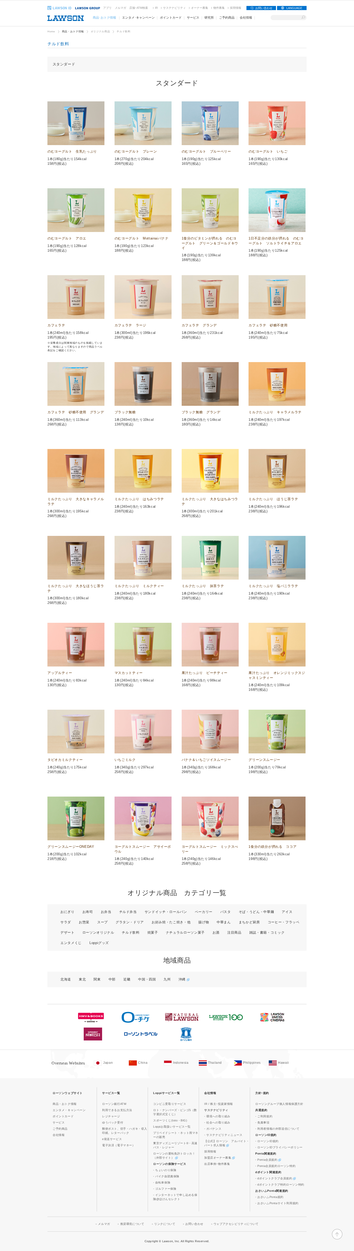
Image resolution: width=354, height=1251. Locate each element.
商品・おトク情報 (73, 31)
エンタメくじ (71, 943)
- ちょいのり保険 (164, 1170)
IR (156, 7)
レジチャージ (111, 1116)
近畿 (126, 979)
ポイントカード (63, 1116)
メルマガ (120, 7)
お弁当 (106, 912)
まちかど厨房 (249, 922)
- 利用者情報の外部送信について (277, 1128)
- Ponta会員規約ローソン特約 (275, 1165)
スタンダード (64, 64)
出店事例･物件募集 (217, 1163)
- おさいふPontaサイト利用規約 (277, 1203)
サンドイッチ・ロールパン (166, 912)
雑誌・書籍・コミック (267, 932)
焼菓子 (152, 932)
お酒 (216, 932)
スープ (102, 922)
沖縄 (183, 979)
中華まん (224, 922)
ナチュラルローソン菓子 (185, 932)
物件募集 (219, 7)
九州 (167, 979)
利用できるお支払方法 (117, 1110)
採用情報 (235, 7)
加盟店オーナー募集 (218, 1157)
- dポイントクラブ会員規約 (274, 1178)
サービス (59, 1122)
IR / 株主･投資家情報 (218, 1103)
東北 (82, 979)
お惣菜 (84, 922)
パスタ (225, 912)
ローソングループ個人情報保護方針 (279, 1103)
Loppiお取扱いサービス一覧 (172, 1126)
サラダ (65, 922)
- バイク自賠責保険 (166, 1176)
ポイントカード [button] (171, 17)
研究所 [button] (209, 17)
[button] (337, 1238)
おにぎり (67, 912)
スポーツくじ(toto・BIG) (170, 1120)
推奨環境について (132, 1223)
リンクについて (164, 1223)
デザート (67, 932)
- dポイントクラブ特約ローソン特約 (279, 1184)
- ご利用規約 (263, 1116)
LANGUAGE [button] (294, 8)
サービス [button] (193, 17)
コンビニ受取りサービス (169, 1103)
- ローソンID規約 (267, 1141)
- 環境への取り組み (217, 1116)
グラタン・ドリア (130, 922)
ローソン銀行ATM (114, 1103)
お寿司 (87, 912)
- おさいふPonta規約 (269, 1196)
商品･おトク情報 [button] (104, 17)
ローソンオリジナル (98, 932)
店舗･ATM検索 (138, 7)
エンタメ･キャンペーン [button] (138, 17)
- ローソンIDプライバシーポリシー (279, 1147)
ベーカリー (204, 912)
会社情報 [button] (246, 17)
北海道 (65, 979)
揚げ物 (203, 922)
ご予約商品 (60, 1128)
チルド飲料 (130, 932)
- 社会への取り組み (217, 1122)
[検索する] (303, 17)
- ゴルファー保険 (164, 1188)
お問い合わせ (263, 8)
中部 (112, 979)
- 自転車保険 (161, 1182)
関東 (97, 979)
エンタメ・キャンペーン (69, 1110)
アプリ (107, 7)
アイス (287, 912)
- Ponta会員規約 (266, 1159)
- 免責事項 (262, 1122)
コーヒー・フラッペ (284, 922)
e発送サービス (112, 1139)
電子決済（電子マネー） (118, 1145)
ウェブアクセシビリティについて (236, 1223)
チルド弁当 (128, 912)
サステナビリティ (174, 7)
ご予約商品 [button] (227, 17)
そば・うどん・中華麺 (256, 912)
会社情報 (59, 1134)
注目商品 (234, 932)
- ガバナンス (212, 1128)
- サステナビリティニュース (223, 1134)
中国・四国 (147, 979)
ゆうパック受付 (112, 1122)
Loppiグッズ (99, 943)
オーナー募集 (199, 7)
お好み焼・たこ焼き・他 (171, 922)
